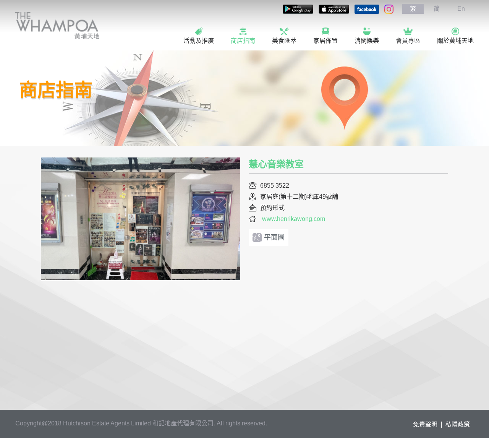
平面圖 (274, 237)
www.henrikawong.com (293, 219)
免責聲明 (425, 425)
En (461, 8)
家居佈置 (325, 40)
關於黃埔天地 (455, 40)
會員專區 (408, 40)
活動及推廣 (198, 40)
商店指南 (243, 40)
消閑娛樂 (367, 40)
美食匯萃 (284, 40)
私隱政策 (457, 425)
